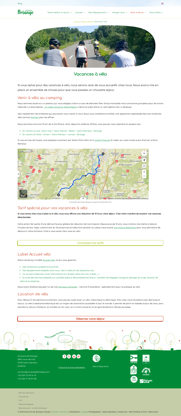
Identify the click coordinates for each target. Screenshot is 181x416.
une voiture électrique (125, 227)
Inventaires (23, 397)
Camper (79, 12)
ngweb (84, 412)
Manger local (118, 12)
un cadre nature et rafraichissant (60, 107)
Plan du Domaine (26, 393)
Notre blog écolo (101, 366)
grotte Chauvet (102, 140)
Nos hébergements (97, 12)
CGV (20, 400)
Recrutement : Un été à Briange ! (33, 408)
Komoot (35, 117)
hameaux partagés (67, 287)
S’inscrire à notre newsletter (71, 367)
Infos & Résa (155, 12)
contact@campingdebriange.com (34, 372)
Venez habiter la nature (58, 12)
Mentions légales (26, 404)
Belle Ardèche (137, 12)
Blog (20, 3)
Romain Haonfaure (60, 412)
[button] (70, 12)
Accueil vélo (49, 260)
